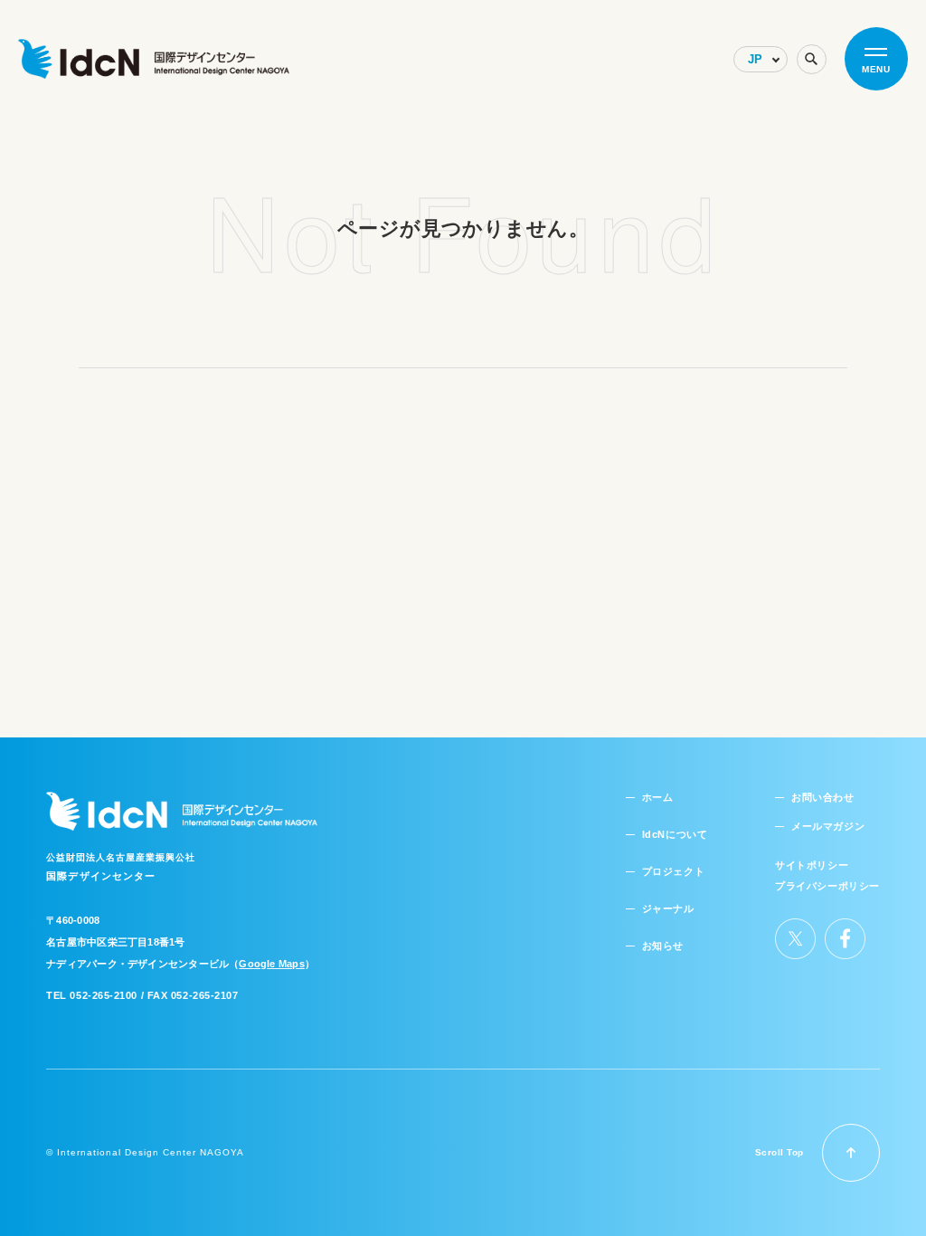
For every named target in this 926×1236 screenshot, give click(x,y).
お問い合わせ (822, 797)
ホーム (658, 797)
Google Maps (271, 963)
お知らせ (663, 945)
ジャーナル (668, 908)
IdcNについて (674, 834)
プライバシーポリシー (827, 885)
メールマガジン (828, 826)
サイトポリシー (811, 865)
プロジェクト (673, 871)
